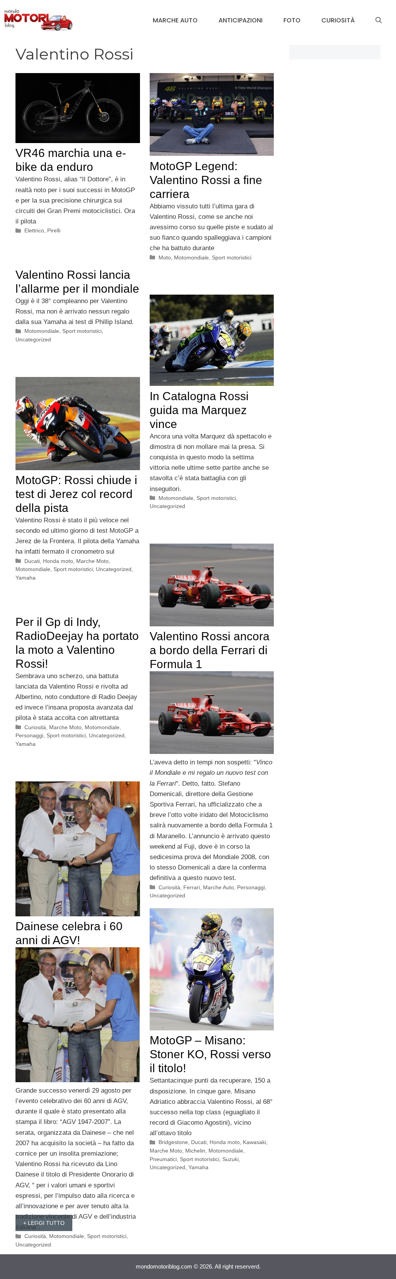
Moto (165, 257)
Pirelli (53, 230)
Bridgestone (173, 1142)
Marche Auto (175, 20)
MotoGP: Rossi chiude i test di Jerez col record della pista (76, 494)
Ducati (32, 561)
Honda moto (58, 561)
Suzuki (230, 1159)
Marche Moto (92, 561)
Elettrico (34, 230)
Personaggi (251, 887)
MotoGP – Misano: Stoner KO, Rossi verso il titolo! (210, 1054)
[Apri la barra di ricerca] (378, 20)
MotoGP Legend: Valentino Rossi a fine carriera (206, 180)
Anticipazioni (240, 20)
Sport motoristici (231, 257)
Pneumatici (163, 1159)
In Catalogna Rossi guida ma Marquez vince (199, 410)
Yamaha (25, 578)
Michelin (195, 1151)
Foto (291, 20)
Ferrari (191, 887)
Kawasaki (254, 1142)
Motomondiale (191, 257)
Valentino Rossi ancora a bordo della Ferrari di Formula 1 (210, 650)
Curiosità (338, 20)
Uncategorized (33, 339)
